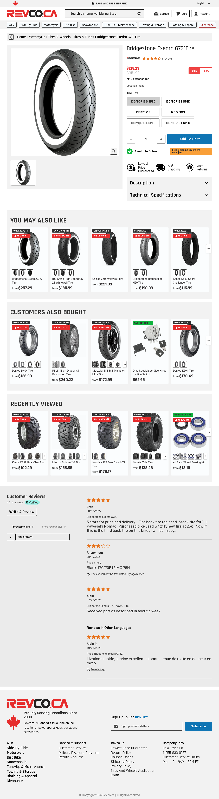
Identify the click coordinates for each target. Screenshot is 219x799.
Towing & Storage (152, 25)
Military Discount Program (79, 753)
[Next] (125, 364)
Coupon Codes (122, 757)
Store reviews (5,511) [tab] (54, 526)
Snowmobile (90, 25)
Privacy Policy (121, 766)
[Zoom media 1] (113, 151)
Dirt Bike (70, 25)
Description (142, 183)
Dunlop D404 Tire (22, 370)
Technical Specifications (155, 195)
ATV (11, 25)
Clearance (207, 25)
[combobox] (102, 14)
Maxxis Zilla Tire (143, 462)
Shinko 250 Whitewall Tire (107, 278)
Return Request (71, 757)
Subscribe (198, 726)
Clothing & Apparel (182, 25)
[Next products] (208, 248)
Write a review (21, 511)
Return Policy (121, 753)
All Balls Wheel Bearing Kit (189, 462)
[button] (152, 58)
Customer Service (72, 748)
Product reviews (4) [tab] (23, 526)
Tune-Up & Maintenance (119, 25)
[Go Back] (11, 37)
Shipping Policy (122, 762)
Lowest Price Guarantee (129, 748)
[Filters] (10, 537)
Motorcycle (51, 25)
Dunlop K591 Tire (183, 370)
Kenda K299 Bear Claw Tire (28, 462)
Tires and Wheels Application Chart (133, 773)
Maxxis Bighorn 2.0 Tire (66, 462)
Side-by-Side (29, 25)
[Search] (139, 14)
